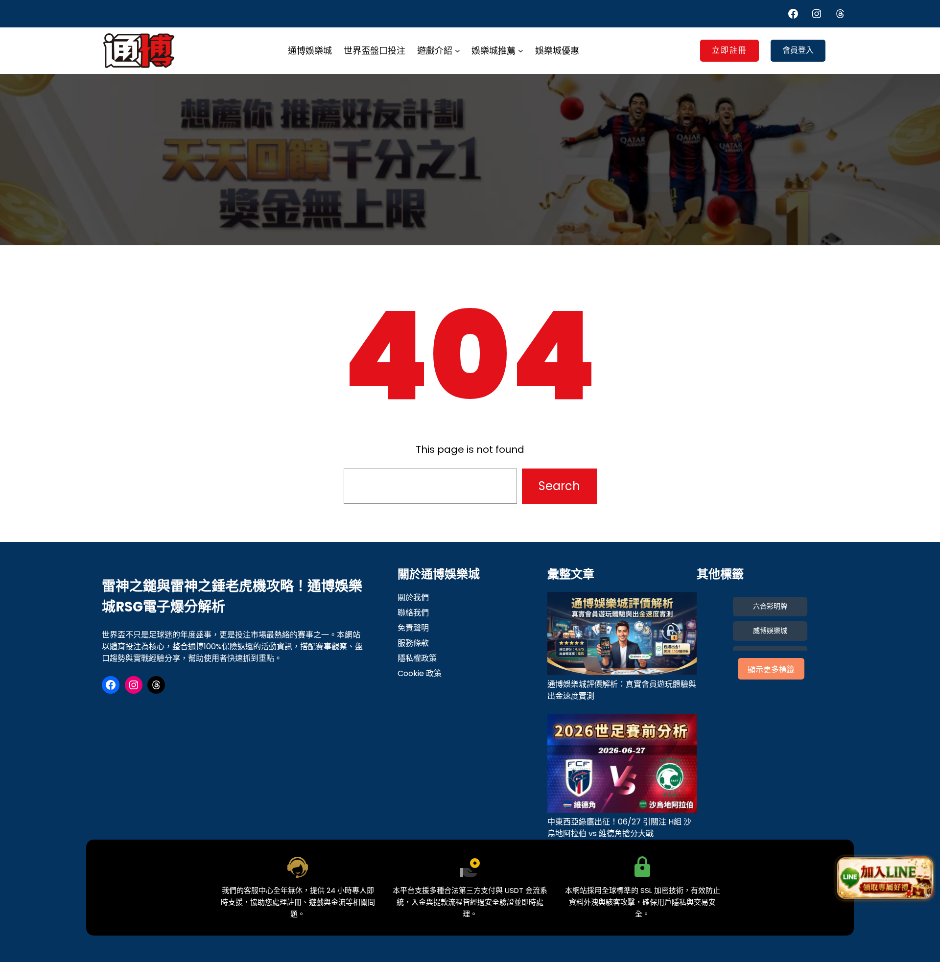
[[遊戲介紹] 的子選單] (457, 50)
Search (559, 486)
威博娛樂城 (770, 630)
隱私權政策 (417, 658)
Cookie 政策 (420, 673)
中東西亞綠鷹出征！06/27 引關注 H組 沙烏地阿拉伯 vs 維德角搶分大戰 (619, 827)
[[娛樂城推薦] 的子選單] (520, 50)
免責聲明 (413, 628)
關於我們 (413, 597)
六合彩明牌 (770, 606)
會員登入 (798, 50)
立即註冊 (729, 50)
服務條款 (413, 643)
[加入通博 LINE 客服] (885, 878)
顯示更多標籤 (771, 669)
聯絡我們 (413, 612)
